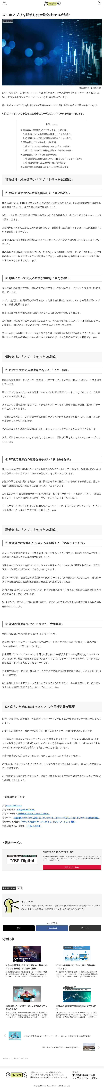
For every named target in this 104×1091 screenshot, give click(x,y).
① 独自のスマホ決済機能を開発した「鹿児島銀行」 (49, 134)
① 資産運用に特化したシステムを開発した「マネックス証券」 (54, 159)
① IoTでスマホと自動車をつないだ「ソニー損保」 (48, 146)
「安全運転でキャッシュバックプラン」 (33, 814)
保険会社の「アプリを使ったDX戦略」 (40, 142)
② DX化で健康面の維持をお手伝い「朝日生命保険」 (49, 150)
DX (21, 888)
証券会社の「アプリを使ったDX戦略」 (40, 154)
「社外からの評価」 (34, 826)
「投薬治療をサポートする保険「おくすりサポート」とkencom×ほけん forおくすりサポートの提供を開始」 (56, 818)
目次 (48, 124)
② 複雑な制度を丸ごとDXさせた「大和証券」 (46, 163)
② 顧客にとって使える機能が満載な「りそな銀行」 (49, 138)
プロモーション (10, 888)
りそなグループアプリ (26, 810)
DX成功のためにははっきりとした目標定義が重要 (45, 167)
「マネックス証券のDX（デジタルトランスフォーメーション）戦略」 (48, 822)
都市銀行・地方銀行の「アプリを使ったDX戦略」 (45, 130)
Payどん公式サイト (14, 805)
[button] (85, 928)
